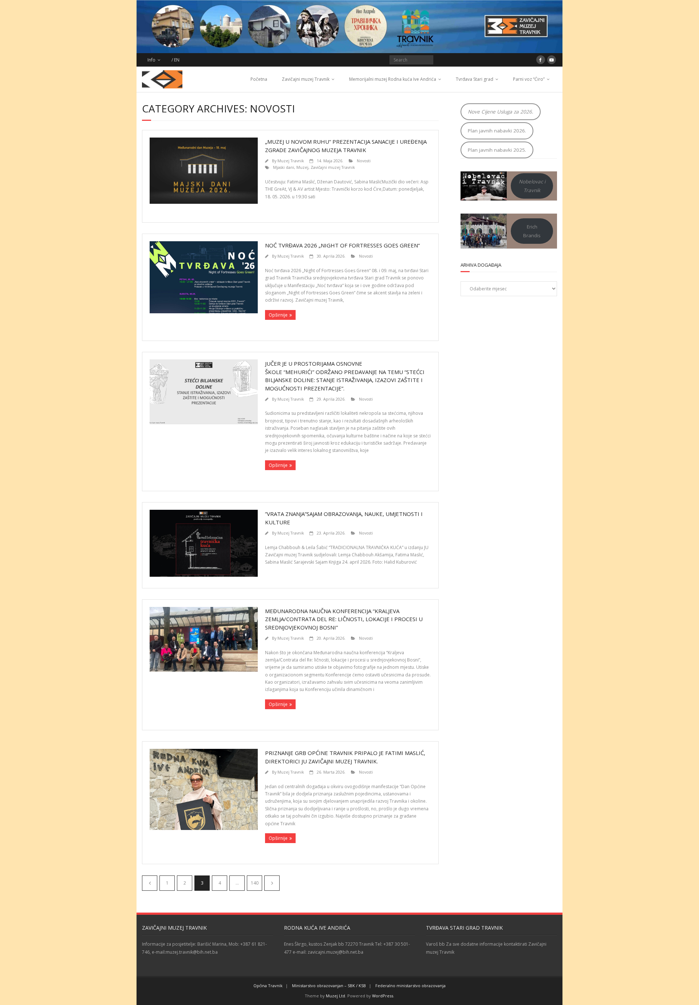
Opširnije (278, 315)
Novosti (364, 160)
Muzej (302, 167)
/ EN (175, 60)
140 (254, 883)
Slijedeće (272, 883)
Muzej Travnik (290, 160)
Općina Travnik (268, 985)
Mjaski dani (283, 167)
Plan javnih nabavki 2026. (497, 130)
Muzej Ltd (335, 995)
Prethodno (149, 883)
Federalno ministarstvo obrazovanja (410, 985)
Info (151, 60)
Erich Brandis (532, 231)
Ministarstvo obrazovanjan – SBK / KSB (329, 985)
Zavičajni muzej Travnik (305, 79)
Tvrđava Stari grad (474, 79)
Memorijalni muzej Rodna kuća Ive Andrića (392, 79)
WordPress (382, 995)
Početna (258, 79)
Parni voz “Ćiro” (529, 79)
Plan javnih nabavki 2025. (497, 150)
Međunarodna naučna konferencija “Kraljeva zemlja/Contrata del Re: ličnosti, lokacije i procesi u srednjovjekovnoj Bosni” (344, 619)
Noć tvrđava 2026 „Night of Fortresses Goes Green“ (342, 245)
